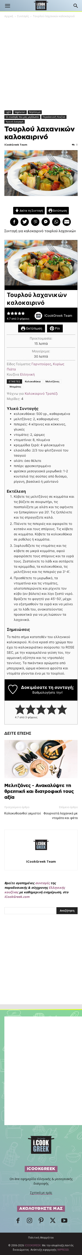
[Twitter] (52, 1221)
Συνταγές (23, 16)
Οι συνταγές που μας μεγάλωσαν (22, 116)
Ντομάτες (15, 386)
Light (8, 112)
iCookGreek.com (17, 897)
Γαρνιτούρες (41, 364)
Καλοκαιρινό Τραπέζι (41, 393)
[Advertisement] (41, 969)
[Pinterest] (41, 1221)
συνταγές (42, 883)
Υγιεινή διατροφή (14, 121)
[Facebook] (18, 1221)
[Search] (76, 6)
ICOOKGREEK (33, 1245)
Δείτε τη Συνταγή (31, 210)
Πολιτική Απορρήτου (41, 1237)
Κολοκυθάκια (33, 381)
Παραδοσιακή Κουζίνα (54, 116)
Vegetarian (20, 112)
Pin (57, 328)
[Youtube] (64, 1221)
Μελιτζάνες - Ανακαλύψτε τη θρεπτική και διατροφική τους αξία (39, 791)
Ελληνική (27, 374)
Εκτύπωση (59, 210)
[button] (7, 6)
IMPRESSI (63, 1249)
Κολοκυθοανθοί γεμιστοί (22, 813)
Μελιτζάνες (52, 381)
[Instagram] (29, 1221)
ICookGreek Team (15, 144)
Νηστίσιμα (34, 112)
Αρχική (8, 16)
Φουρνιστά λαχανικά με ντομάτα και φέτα (61, 815)
